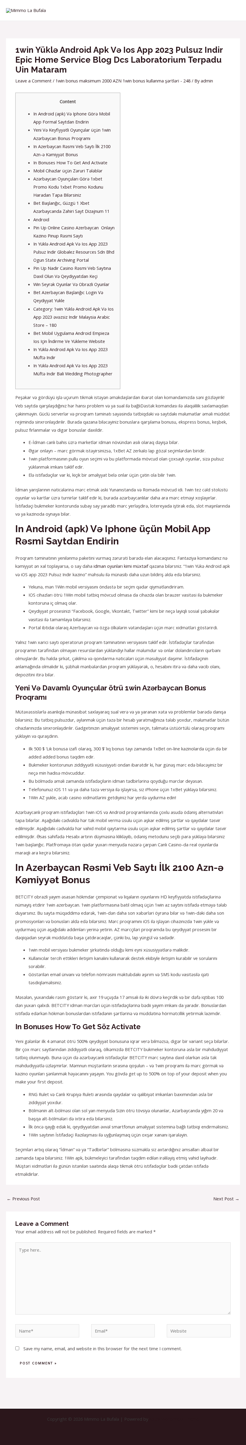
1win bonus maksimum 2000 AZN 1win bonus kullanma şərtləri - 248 (123, 81)
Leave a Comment (33, 81)
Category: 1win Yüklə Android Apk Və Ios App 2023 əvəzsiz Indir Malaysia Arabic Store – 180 (73, 317)
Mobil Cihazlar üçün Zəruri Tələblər (68, 171)
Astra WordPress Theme (174, 1419)
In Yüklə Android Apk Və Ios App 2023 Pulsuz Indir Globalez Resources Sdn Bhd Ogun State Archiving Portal (73, 252)
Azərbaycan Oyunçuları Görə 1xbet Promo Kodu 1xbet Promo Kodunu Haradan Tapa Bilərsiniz (68, 187)
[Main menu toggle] (234, 10)
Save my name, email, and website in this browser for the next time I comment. (102, 1348)
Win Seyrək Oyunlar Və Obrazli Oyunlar (71, 284)
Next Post (226, 1199)
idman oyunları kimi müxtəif (121, 566)
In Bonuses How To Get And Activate (70, 162)
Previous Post (23, 1199)
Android (41, 219)
